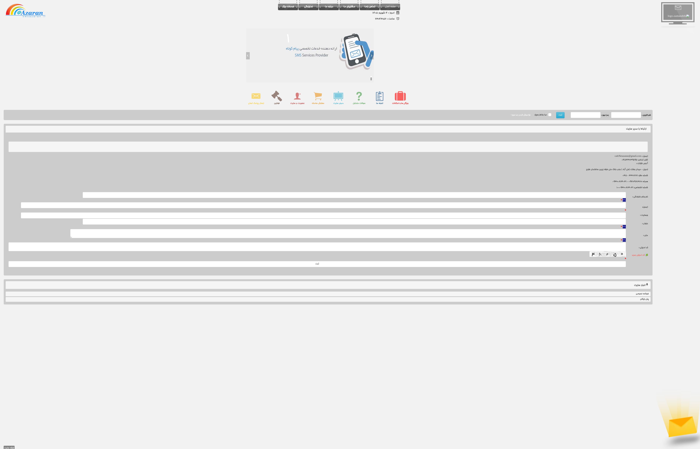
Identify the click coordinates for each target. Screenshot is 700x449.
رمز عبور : (605, 115)
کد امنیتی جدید (638, 255)
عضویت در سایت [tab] (297, 103)
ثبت (560, 115)
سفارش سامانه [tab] (318, 103)
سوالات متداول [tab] (359, 103)
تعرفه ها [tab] (379, 103)
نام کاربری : (646, 115)
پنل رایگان (644, 299)
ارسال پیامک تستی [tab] (256, 103)
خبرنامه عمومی (642, 294)
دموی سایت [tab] (338, 103)
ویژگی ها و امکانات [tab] (400, 103)
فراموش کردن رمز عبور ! (520, 115)
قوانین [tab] (276, 103)
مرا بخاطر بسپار (540, 115)
